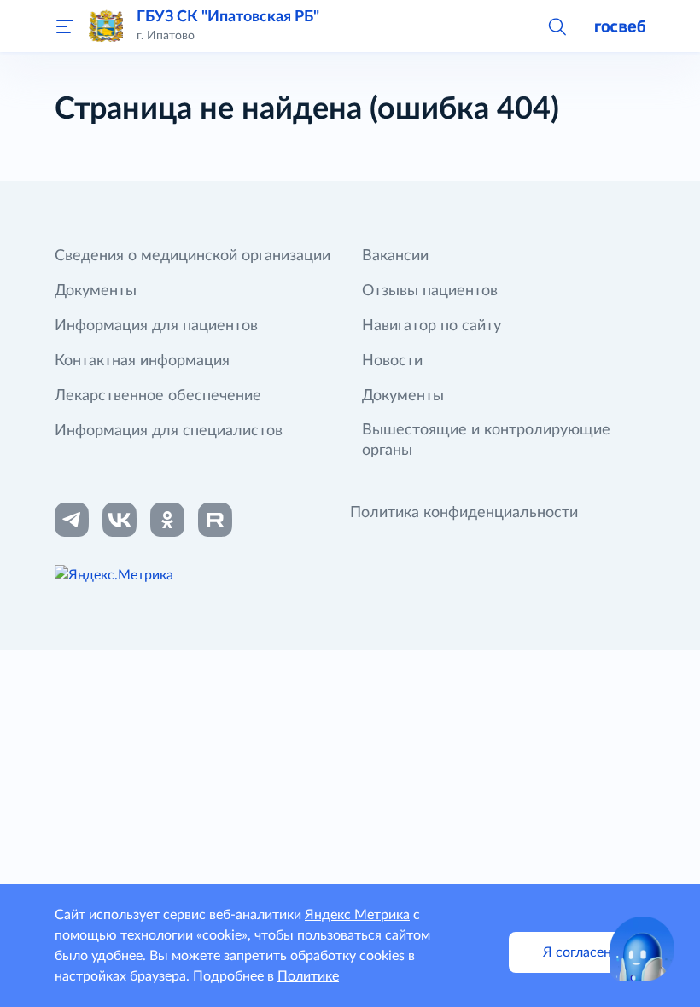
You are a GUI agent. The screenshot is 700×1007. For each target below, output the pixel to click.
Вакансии (395, 256)
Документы (96, 291)
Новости (392, 361)
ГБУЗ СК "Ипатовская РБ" (228, 17)
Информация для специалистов (169, 431)
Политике (308, 976)
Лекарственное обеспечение (158, 396)
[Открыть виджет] (642, 949)
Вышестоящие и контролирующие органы (486, 440)
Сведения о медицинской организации (192, 256)
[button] (556, 25)
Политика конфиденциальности (464, 513)
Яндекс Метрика (357, 915)
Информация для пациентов (156, 326)
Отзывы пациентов (430, 291)
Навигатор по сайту (431, 326)
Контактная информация (142, 361)
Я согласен (577, 952)
